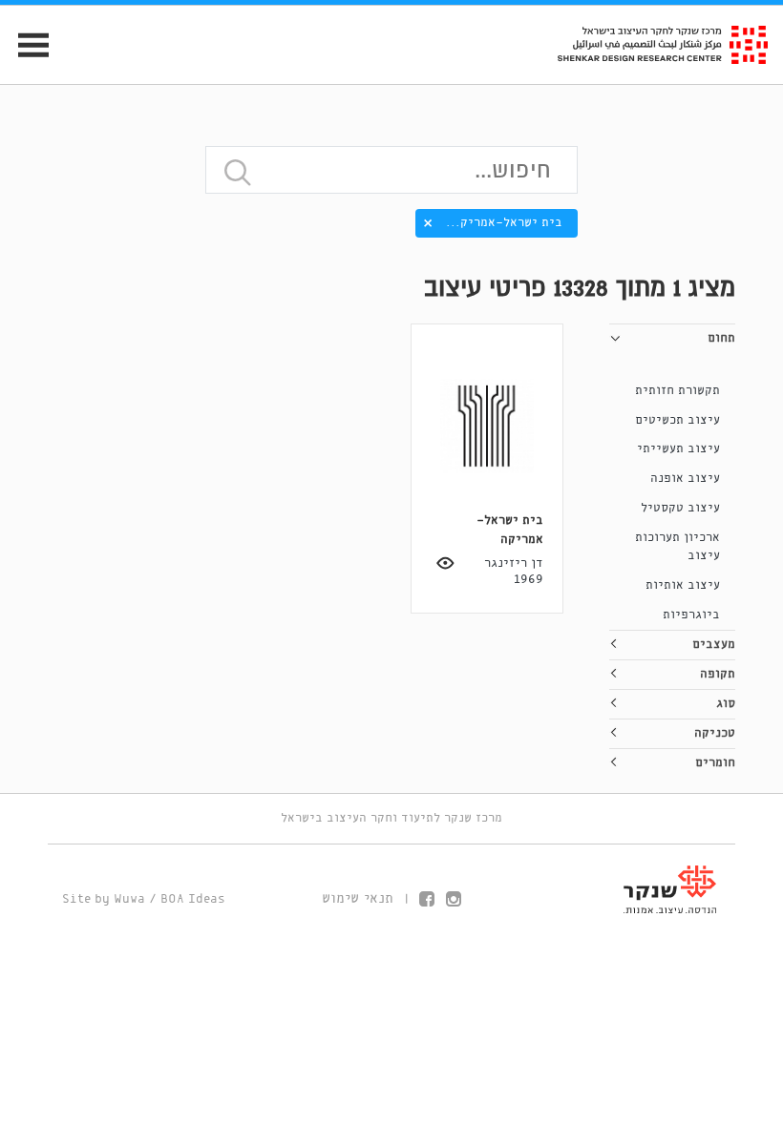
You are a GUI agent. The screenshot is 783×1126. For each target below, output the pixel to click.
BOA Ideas (192, 899)
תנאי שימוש (357, 899)
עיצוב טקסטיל (680, 508)
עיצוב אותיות (682, 585)
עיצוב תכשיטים (677, 420)
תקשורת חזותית (677, 391)
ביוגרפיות (691, 615)
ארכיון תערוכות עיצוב (677, 547)
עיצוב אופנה (685, 478)
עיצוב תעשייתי (678, 449)
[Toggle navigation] (25, 45)
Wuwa (129, 899)
